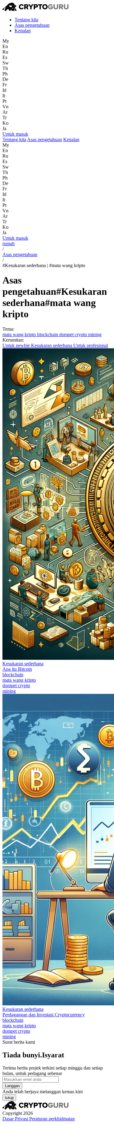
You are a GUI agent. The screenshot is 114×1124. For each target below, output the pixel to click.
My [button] (5, 40)
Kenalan (23, 30)
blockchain (48, 334)
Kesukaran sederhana (52, 345)
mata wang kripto (19, 334)
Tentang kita (26, 19)
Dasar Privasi (15, 1118)
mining (95, 334)
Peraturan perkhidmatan (52, 1118)
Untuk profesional (90, 345)
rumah (8, 243)
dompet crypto (73, 334)
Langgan (12, 1086)
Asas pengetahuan (32, 25)
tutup (9, 1097)
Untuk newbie (16, 345)
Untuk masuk (15, 134)
